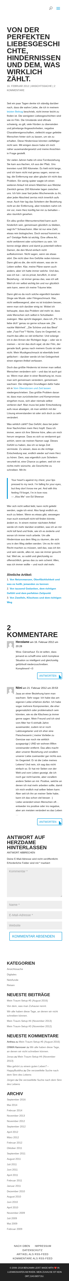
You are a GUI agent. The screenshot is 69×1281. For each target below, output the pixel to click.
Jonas (10, 1056)
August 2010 (14, 1196)
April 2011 (12, 1175)
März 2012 (13, 1137)
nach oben (22, 1246)
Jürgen (11, 1080)
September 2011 (16, 1153)
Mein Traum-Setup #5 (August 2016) (27, 1000)
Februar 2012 (14, 1142)
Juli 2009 (12, 1218)
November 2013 (16, 1115)
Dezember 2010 (16, 1191)
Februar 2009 (14, 1229)
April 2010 (12, 1207)
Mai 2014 (12, 1105)
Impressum (43, 1246)
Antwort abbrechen (21, 852)
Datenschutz (32, 1250)
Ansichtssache (41, 86)
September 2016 (16, 1099)
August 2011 (14, 1159)
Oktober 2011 (14, 1148)
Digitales (11, 974)
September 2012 (16, 1126)
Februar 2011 (14, 1180)
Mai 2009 (12, 1223)
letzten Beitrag (15, 111)
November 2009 (16, 1212)
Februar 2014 (14, 1110)
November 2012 (16, 1121)
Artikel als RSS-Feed (32, 1254)
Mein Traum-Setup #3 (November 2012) (29, 1026)
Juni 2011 (12, 1169)
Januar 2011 (14, 1185)
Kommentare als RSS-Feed (33, 1258)
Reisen (11, 985)
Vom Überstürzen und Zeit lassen (32, 388)
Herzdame (21, 842)
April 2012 (12, 1132)
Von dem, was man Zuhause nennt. (27, 1006)
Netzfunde (12, 979)
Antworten (47, 675)
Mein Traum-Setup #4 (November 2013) (29, 1020)
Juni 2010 (12, 1202)
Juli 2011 (12, 1164)
